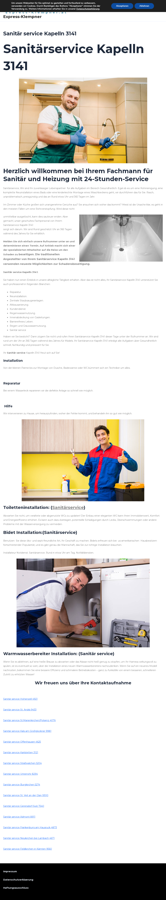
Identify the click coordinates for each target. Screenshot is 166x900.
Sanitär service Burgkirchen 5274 (21, 784)
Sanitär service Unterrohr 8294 (20, 773)
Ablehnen (144, 5)
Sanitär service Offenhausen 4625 (22, 741)
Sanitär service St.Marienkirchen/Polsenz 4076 (29, 720)
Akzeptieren (122, 5)
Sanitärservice (68, 507)
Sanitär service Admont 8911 (19, 816)
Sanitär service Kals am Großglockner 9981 (27, 731)
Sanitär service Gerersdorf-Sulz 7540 (23, 806)
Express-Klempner (22, 16)
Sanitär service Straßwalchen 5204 (22, 763)
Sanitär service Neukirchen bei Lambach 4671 (29, 838)
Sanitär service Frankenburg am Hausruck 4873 (30, 827)
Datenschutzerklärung (87, 8)
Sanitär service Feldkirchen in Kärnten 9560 (27, 848)
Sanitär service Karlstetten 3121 (20, 752)
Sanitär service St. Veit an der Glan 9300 (25, 795)
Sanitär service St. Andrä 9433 (19, 709)
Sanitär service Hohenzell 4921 (20, 698)
